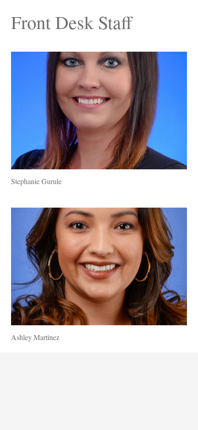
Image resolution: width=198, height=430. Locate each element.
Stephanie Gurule (36, 181)
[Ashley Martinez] (99, 266)
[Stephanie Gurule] (99, 110)
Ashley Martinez (35, 337)
